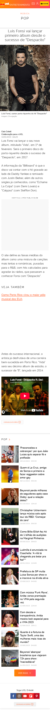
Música (25, 13)
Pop (25, 18)
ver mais (23, 673)
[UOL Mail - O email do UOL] (33, 3)
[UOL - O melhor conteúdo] (5, 4)
